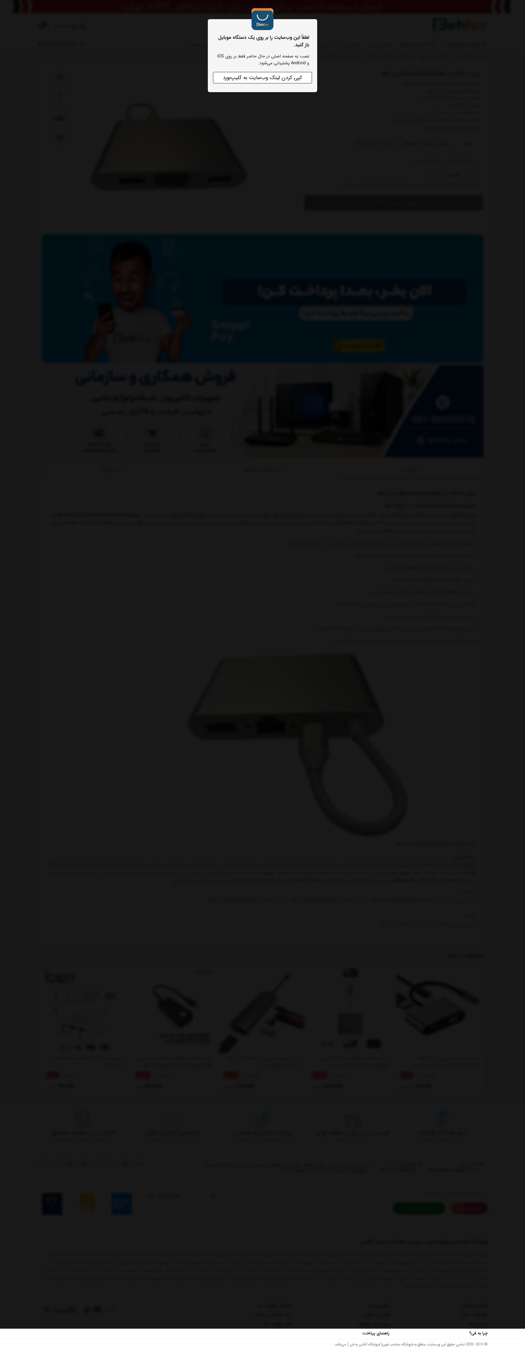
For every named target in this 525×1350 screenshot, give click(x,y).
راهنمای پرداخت (375, 1333)
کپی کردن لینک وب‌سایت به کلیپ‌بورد (262, 78)
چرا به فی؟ (478, 1333)
